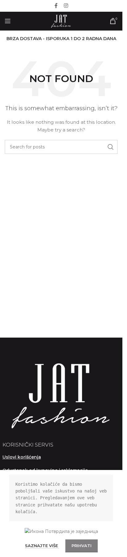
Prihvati (82, 545)
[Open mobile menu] (8, 21)
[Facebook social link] (56, 6)
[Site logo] (61, 20)
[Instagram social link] (66, 6)
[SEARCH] (111, 147)
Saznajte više (42, 545)
